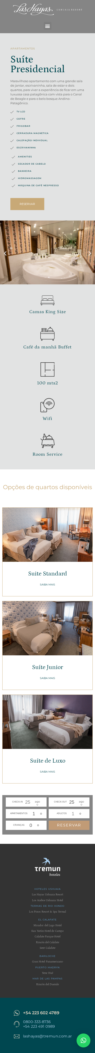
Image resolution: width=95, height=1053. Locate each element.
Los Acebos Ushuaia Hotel (47, 900)
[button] (47, 26)
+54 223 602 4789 (41, 1012)
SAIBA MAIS (47, 584)
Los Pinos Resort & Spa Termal (47, 911)
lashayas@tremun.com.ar (47, 1036)
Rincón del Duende (47, 984)
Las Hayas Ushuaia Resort (47, 894)
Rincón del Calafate (47, 942)
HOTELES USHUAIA (47, 888)
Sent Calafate (47, 947)
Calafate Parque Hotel (48, 936)
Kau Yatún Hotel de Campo (47, 931)
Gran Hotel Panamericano (47, 961)
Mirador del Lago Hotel (47, 925)
